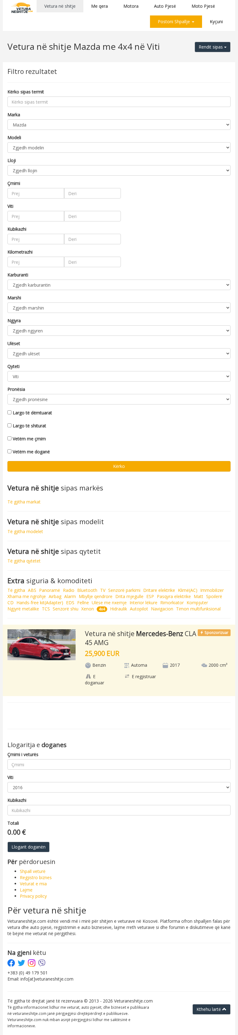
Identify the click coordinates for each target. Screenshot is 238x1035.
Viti (10, 206)
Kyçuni (216, 21)
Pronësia (16, 389)
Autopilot (139, 609)
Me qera (99, 6)
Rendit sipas (211, 47)
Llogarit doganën (28, 847)
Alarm (70, 596)
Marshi (14, 298)
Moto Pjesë (203, 6)
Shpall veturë (33, 871)
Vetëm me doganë (31, 452)
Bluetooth (87, 590)
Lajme (26, 890)
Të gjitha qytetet (24, 561)
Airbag (55, 596)
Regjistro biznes (36, 877)
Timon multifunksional (198, 609)
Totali (13, 823)
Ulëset (13, 343)
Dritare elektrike (159, 590)
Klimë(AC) (187, 590)
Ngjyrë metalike (23, 609)
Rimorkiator (172, 602)
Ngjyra (14, 320)
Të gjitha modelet (25, 531)
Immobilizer (212, 590)
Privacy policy (33, 896)
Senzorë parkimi (124, 590)
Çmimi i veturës (22, 754)
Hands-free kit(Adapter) (39, 602)
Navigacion (162, 609)
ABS (32, 590)
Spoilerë (214, 596)
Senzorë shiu (65, 609)
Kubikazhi (16, 229)
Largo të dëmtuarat (32, 413)
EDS (70, 602)
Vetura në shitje (60, 6)
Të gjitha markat (24, 502)
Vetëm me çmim (29, 439)
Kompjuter (197, 602)
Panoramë (49, 590)
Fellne (83, 602)
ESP (150, 596)
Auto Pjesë (165, 6)
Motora (131, 6)
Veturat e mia (33, 884)
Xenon (87, 609)
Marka (13, 115)
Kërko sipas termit (25, 92)
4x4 (102, 609)
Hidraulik (118, 609)
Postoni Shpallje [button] (174, 21)
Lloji (11, 160)
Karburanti (17, 275)
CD (10, 602)
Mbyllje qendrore (95, 596)
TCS (46, 609)
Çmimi (13, 183)
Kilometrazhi (20, 252)
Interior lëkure (143, 602)
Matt (198, 596)
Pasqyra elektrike (174, 596)
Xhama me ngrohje (26, 596)
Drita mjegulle (129, 596)
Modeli (14, 137)
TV (102, 590)
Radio (68, 590)
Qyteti (13, 366)
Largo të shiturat (29, 426)
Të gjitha (16, 590)
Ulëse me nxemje (109, 602)
